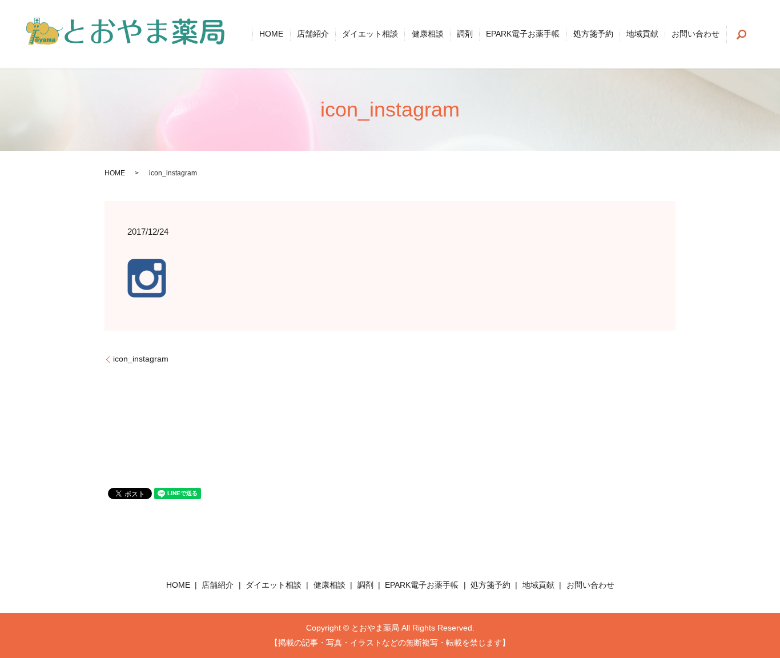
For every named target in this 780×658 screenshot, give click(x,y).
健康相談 (428, 34)
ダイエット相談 (370, 34)
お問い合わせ (695, 34)
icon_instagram (140, 358)
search (741, 34)
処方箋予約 (593, 34)
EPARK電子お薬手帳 (523, 34)
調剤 (465, 34)
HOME (271, 34)
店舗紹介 (313, 34)
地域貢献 (642, 34)
